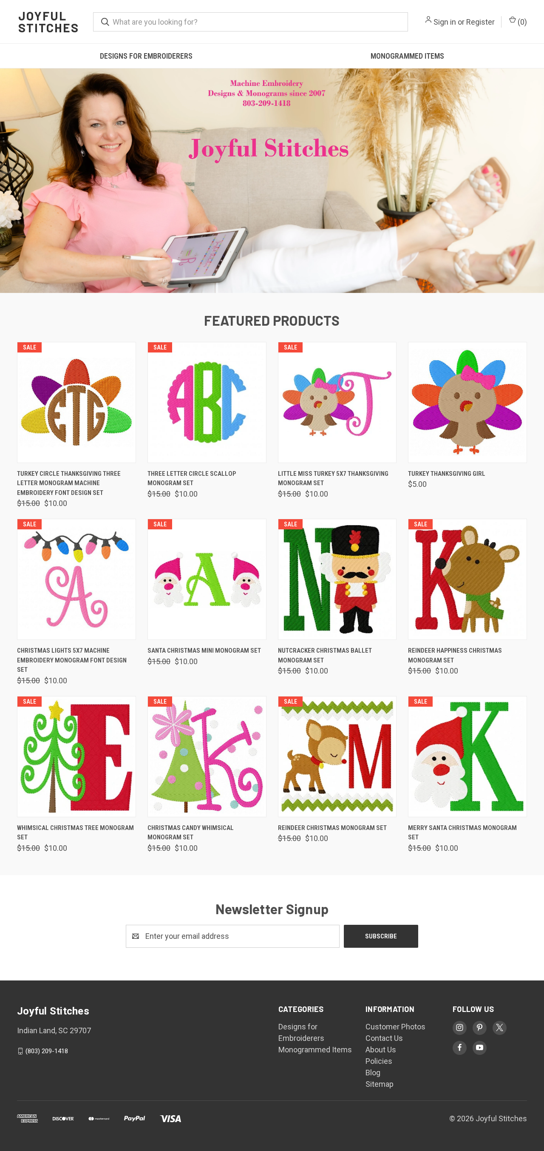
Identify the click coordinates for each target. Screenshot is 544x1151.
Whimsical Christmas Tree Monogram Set (75, 832)
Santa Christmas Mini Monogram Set (204, 650)
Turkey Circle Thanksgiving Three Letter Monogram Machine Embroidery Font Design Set (69, 483)
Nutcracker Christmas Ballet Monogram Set (325, 655)
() (521, 21)
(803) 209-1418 (47, 1051)
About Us (381, 1049)
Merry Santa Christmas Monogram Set (462, 832)
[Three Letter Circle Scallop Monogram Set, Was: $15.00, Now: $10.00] (207, 402)
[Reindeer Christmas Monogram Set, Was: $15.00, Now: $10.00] (337, 757)
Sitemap (380, 1084)
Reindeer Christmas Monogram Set (332, 828)
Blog (373, 1072)
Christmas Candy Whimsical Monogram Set (190, 832)
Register (480, 21)
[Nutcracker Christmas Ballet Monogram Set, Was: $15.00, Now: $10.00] (337, 579)
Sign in (445, 21)
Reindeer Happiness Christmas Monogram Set (455, 655)
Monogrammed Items (407, 55)
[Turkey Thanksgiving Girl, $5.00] (467, 402)
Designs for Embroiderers (146, 55)
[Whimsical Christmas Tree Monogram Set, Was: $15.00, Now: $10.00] (76, 757)
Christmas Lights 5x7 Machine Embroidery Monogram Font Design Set (72, 660)
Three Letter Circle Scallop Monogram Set (191, 478)
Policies (379, 1061)
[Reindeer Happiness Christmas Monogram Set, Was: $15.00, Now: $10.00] (467, 579)
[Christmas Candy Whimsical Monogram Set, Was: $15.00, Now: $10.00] (207, 757)
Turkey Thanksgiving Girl (446, 473)
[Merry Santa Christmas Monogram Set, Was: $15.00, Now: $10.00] (467, 757)
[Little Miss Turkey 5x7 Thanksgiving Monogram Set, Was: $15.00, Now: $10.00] (337, 402)
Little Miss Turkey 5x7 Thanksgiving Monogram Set (333, 478)
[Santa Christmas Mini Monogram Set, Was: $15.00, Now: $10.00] (207, 579)
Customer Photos (395, 1026)
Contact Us (384, 1038)
